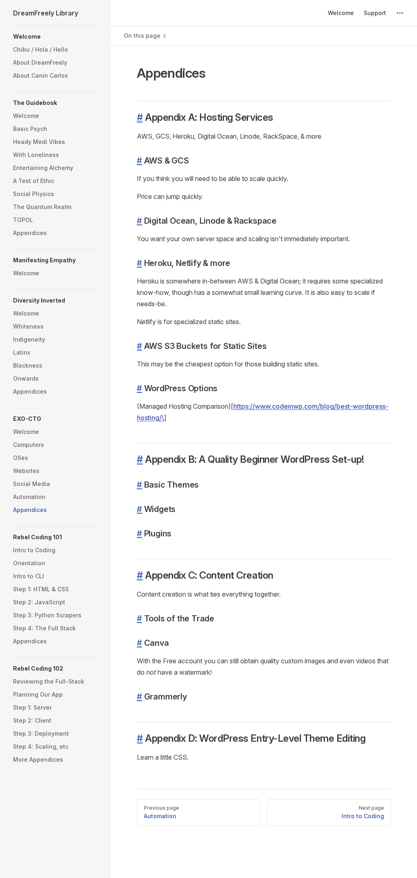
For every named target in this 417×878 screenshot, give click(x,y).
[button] (55, 36)
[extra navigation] (400, 13)
